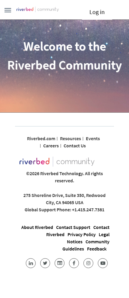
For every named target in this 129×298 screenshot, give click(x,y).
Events (93, 138)
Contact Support (73, 227)
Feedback (96, 249)
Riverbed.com (41, 138)
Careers (51, 146)
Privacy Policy (82, 234)
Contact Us (75, 146)
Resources (70, 138)
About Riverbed (37, 227)
